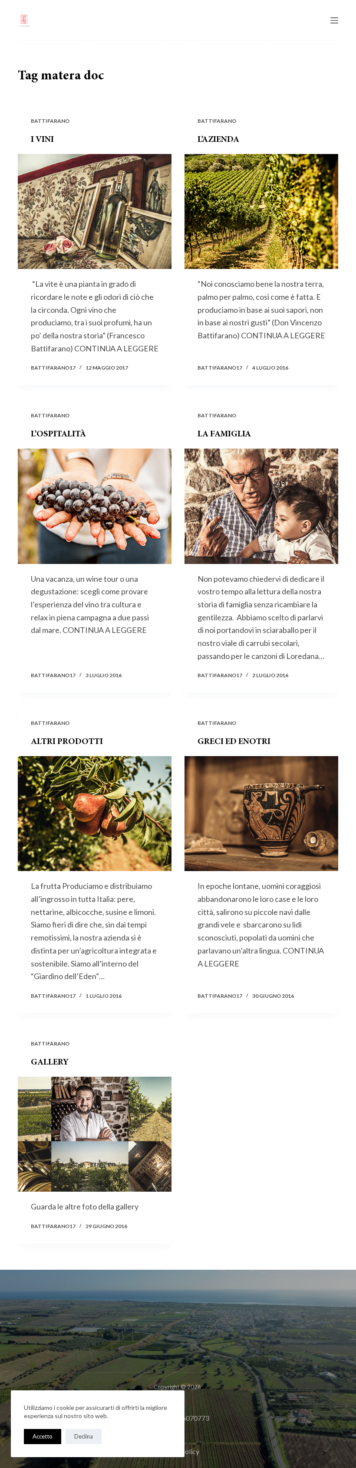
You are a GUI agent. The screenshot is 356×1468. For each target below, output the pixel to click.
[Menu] (334, 20)
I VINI (42, 139)
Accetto (43, 1436)
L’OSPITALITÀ (58, 434)
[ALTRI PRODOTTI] (94, 814)
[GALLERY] (94, 1134)
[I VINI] (94, 211)
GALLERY (50, 1062)
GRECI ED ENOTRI (234, 741)
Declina (83, 1436)
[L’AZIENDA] (261, 211)
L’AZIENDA (218, 139)
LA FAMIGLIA (224, 434)
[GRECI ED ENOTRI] (261, 814)
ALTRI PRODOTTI (67, 741)
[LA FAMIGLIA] (261, 506)
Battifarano (50, 121)
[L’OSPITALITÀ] (94, 506)
